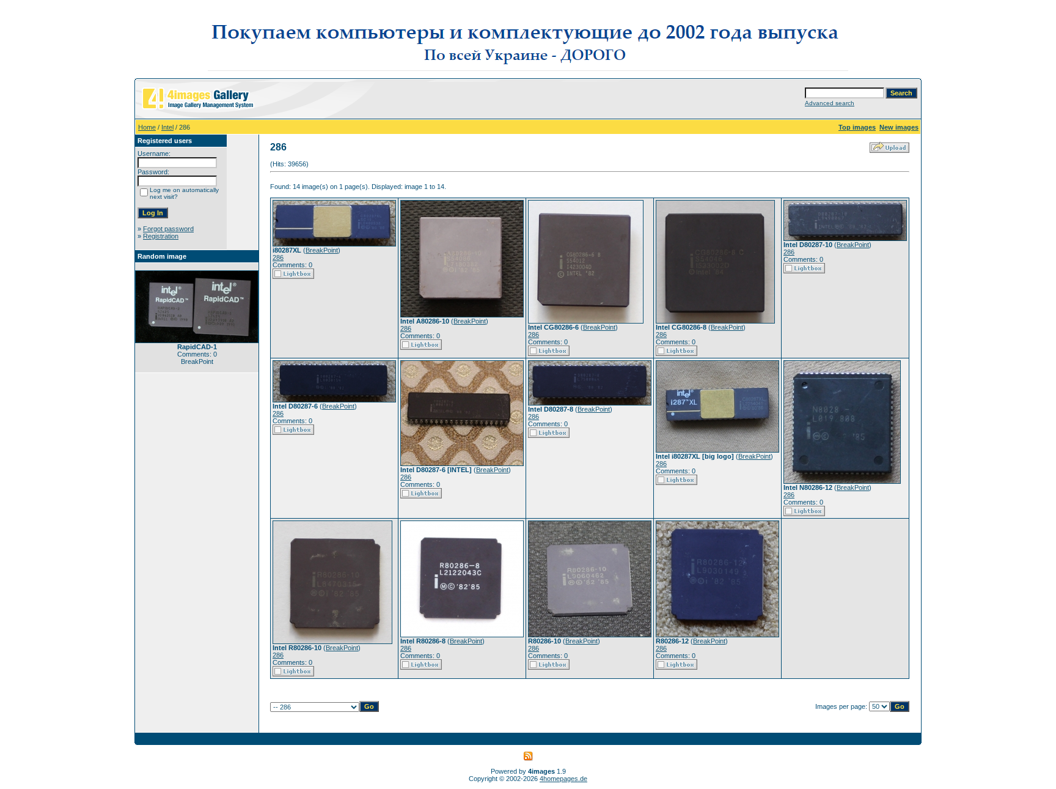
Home (147, 127)
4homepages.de (563, 778)
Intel (167, 127)
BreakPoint (322, 250)
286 (278, 257)
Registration (160, 236)
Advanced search (829, 103)
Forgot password (168, 228)
